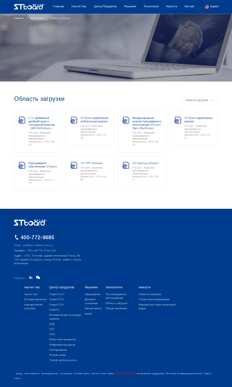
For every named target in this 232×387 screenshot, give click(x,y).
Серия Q (54, 310)
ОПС (52, 334)
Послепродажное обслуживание (116, 296)
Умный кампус (93, 308)
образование (92, 294)
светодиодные (58, 350)
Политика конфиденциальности (184, 374)
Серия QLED (56, 294)
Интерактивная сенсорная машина (65, 317)
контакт (190, 6)
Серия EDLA (56, 299)
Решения (130, 6)
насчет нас (79, 6)
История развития (35, 299)
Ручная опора (57, 355)
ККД (51, 324)
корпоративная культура (33, 307)
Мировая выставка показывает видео (158, 307)
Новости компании (150, 294)
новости (171, 6)
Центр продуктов (105, 6)
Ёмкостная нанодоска (62, 339)
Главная (58, 6)
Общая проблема (116, 308)
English (214, 6)
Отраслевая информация (154, 299)
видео (88, 314)
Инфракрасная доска (62, 345)
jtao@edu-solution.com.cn (38, 245)
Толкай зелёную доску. (63, 360)
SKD (51, 329)
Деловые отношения (91, 301)
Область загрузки (116, 303)
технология (151, 6)
